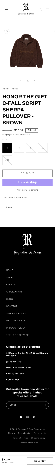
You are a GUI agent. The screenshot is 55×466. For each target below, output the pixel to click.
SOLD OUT (40, 461)
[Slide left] (20, 80)
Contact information (29, 443)
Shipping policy (38, 438)
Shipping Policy (16, 313)
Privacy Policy (16, 328)
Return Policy (15, 321)
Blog (9, 299)
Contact (11, 306)
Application (14, 292)
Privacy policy (40, 433)
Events (10, 285)
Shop (9, 277)
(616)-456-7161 (14, 362)
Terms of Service (17, 335)
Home (9, 270)
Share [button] (9, 207)
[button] (6, 9)
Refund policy (24, 433)
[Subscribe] (45, 405)
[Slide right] (34, 80)
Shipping (6, 135)
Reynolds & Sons (25, 429)
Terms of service (20, 438)
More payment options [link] (27, 190)
